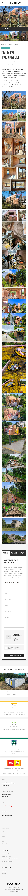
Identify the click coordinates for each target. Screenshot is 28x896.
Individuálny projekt (6, 856)
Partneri (3, 836)
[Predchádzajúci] (20, 9)
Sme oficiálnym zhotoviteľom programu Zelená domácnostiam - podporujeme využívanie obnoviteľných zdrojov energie (14, 732)
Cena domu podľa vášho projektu (10, 858)
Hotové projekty (5, 853)
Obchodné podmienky (7, 844)
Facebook (4, 871)
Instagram (4, 873)
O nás (3, 831)
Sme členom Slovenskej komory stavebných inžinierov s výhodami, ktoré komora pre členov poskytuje (14, 751)
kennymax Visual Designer (17, 889)
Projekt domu (7, 28)
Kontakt (3, 839)
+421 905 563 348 (11, 582)
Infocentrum (4, 834)
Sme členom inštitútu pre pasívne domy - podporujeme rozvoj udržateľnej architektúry (14, 713)
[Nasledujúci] (24, 9)
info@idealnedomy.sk (7, 806)
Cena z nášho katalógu (7, 861)
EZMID (17, 891)
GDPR (3, 841)
